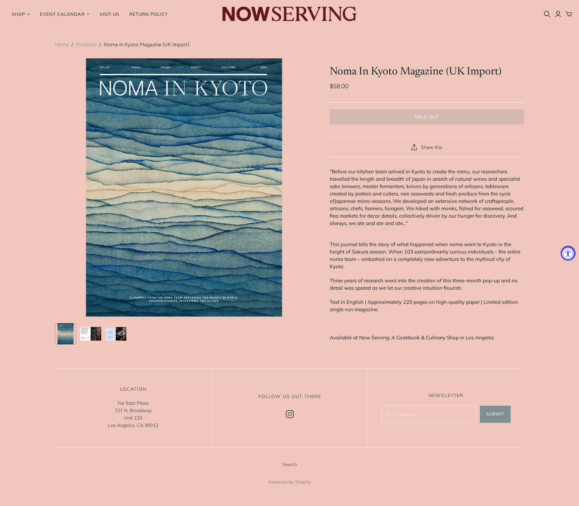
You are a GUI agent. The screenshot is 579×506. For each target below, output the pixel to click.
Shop (18, 14)
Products (86, 45)
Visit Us (109, 14)
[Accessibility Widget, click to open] (568, 253)
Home (62, 45)
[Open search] (547, 14)
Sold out (426, 116)
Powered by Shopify (289, 482)
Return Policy (148, 14)
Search (289, 464)
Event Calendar (62, 14)
